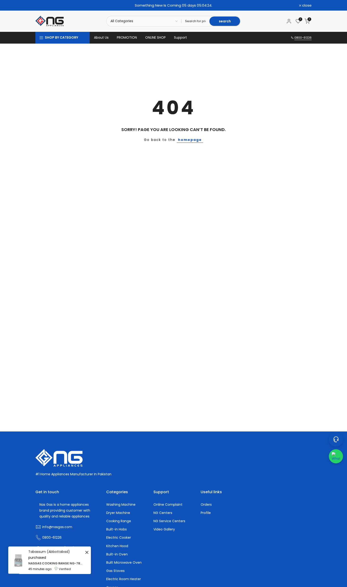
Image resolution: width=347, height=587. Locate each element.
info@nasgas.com (57, 527)
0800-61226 (303, 38)
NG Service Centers (169, 521)
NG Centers (162, 513)
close (43, 5)
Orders (206, 504)
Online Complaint (167, 504)
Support (180, 37)
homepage (190, 139)
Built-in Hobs (116, 529)
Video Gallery (164, 529)
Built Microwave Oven (124, 562)
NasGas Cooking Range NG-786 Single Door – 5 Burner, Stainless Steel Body (56, 563)
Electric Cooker (118, 537)
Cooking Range (118, 521)
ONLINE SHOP (155, 37)
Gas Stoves (115, 571)
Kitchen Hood (117, 546)
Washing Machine (120, 504)
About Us (101, 37)
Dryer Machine (118, 513)
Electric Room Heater (123, 579)
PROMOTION (127, 37)
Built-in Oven (117, 554)
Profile (206, 513)
